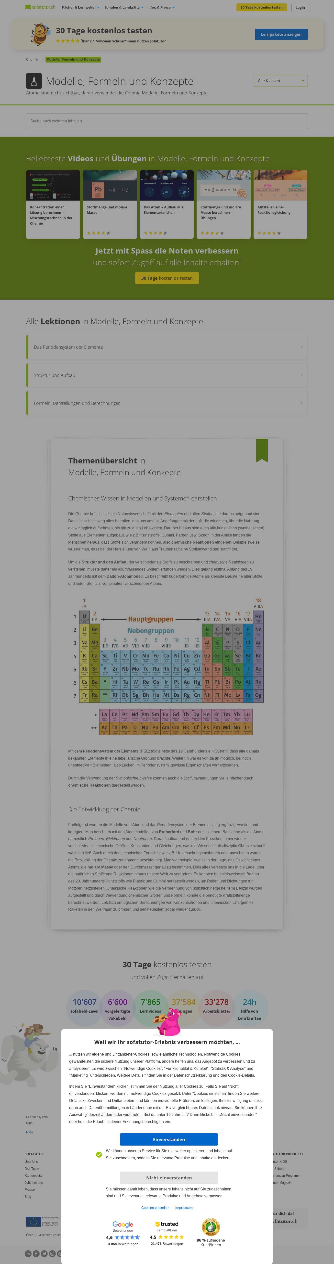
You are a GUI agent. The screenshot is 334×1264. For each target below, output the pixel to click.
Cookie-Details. (241, 1075)
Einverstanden (169, 1139)
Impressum (184, 1208)
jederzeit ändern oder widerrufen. (114, 1114)
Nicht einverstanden (169, 1178)
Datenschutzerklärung (193, 1075)
